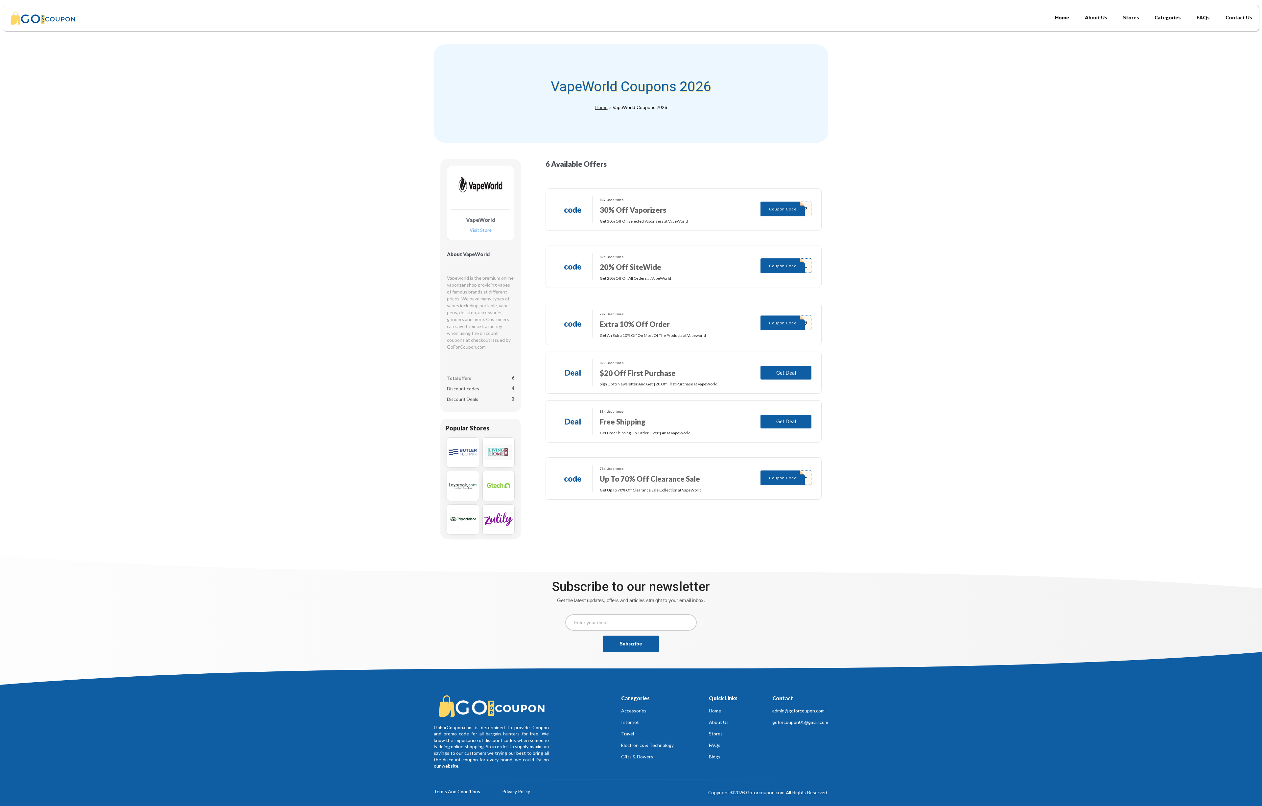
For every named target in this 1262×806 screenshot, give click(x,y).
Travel (627, 733)
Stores (716, 733)
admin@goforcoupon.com (798, 710)
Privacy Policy (516, 791)
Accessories (633, 710)
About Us (719, 722)
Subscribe (631, 643)
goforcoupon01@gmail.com (800, 722)
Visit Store (481, 230)
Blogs (714, 756)
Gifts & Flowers (637, 756)
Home (601, 107)
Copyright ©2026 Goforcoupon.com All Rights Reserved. (768, 792)
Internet (630, 722)
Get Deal (786, 373)
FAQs (714, 745)
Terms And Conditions (457, 791)
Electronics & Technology (647, 745)
